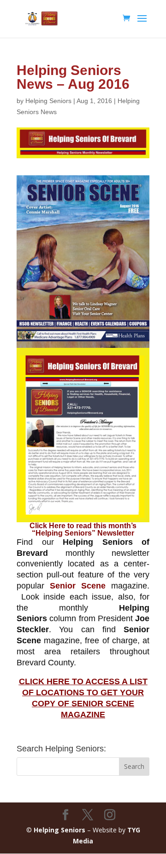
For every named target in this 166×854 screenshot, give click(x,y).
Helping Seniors (48, 100)
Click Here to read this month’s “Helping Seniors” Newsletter (83, 529)
